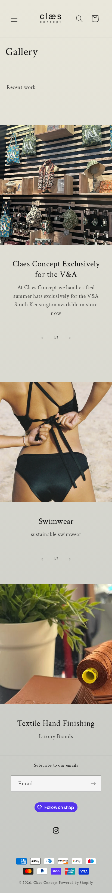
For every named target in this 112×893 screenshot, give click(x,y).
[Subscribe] (93, 784)
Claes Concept (45, 882)
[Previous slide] (42, 338)
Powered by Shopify (76, 882)
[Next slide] (70, 338)
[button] (14, 18)
